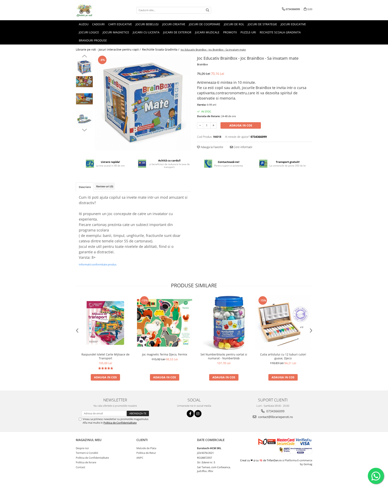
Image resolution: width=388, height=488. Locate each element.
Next (84, 129)
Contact (80, 467)
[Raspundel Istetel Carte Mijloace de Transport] (105, 322)
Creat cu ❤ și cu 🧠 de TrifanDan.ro (261, 460)
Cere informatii (242, 147)
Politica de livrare (86, 462)
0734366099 (275, 411)
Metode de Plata (146, 448)
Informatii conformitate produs (97, 264)
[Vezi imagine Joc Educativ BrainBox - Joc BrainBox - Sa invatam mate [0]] (84, 67)
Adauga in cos (240, 125)
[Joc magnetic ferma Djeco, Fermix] (164, 322)
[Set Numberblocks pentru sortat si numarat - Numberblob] (223, 322)
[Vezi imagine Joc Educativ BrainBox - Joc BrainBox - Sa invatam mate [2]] (84, 98)
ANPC (139, 457)
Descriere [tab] (85, 187)
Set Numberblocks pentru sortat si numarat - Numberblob (223, 356)
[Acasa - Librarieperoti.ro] (96, 10)
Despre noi (82, 448)
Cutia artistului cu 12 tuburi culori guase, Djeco (283, 356)
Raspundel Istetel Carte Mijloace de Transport (105, 356)
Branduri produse (93, 40)
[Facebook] (190, 413)
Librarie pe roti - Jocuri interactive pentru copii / (108, 49)
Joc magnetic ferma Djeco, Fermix (164, 354)
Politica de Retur (146, 453)
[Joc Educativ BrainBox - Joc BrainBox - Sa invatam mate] (143, 103)
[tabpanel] (143, 103)
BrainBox (202, 64)
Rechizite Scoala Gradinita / (161, 49)
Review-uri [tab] (104, 186)
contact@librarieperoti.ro (275, 417)
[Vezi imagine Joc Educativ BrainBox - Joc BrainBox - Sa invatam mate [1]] (84, 81)
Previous (84, 57)
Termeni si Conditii (87, 453)
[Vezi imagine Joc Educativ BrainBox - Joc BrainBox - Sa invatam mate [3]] (84, 118)
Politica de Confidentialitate (120, 422)
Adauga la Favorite (211, 147)
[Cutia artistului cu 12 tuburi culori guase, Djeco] (283, 322)
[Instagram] (197, 413)
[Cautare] (207, 10)
